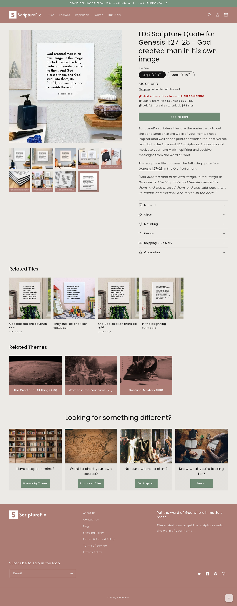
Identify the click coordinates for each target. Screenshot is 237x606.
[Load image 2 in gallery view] (42, 158)
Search (201, 483)
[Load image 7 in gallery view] (42, 181)
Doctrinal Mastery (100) (146, 390)
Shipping (144, 89)
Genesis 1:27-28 (151, 168)
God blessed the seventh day (28, 325)
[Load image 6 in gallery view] (19, 181)
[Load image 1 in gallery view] (19, 158)
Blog (86, 526)
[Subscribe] (72, 573)
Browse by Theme (35, 483)
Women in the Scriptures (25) (91, 390)
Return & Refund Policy (99, 539)
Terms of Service (95, 545)
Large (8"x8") (152, 75)
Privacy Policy (92, 552)
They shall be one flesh (71, 324)
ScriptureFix (123, 597)
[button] (226, 15)
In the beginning (154, 324)
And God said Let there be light (117, 325)
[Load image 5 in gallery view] (111, 158)
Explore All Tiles (90, 483)
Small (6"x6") (181, 75)
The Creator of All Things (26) (35, 390)
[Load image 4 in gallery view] (88, 158)
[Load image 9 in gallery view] (88, 181)
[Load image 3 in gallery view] (65, 158)
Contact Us (91, 519)
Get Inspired (146, 483)
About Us (89, 513)
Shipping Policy (93, 533)
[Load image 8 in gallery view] (65, 181)
